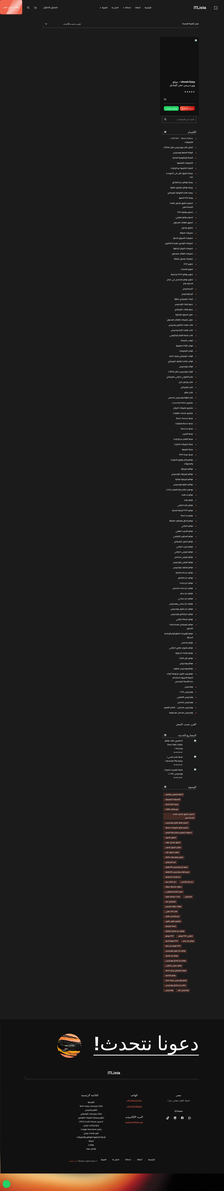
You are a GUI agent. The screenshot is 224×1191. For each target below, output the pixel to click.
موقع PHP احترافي (185, 936)
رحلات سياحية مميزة (173, 896)
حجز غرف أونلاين (187, 882)
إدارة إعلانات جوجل (91, 1125)
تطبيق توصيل (171, 837)
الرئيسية (148, 7)
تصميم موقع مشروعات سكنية (177, 827)
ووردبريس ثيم (183, 990)
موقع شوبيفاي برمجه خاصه (176, 970)
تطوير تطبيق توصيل (173, 847)
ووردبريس (169, 990)
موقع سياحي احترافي (173, 965)
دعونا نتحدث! (146, 1043)
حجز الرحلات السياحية (173, 877)
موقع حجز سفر (188, 941)
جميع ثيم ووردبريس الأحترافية (177, 867)
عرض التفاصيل (187, 108)
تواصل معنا (91, 1149)
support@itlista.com (134, 1122)
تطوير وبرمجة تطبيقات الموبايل (91, 1118)
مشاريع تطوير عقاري (173, 921)
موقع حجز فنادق (172, 956)
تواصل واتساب (171, 108)
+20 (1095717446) (134, 1100)
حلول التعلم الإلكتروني (174, 891)
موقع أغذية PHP (172, 941)
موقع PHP (170, 936)
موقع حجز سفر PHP (173, 946)
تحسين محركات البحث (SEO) (91, 1121)
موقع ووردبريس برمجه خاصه (176, 980)
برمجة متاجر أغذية (172, 804)
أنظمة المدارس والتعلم (174, 794)
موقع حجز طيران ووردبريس (176, 951)
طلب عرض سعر (11, 7)
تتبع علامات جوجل (91, 1133)
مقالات (91, 1145)
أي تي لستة (73, 1161)
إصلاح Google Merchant (91, 1129)
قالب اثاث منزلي (171, 911)
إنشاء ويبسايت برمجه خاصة (91, 1106)
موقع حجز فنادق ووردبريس (176, 960)
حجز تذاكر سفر (171, 882)
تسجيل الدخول (50, 7)
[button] (6, 1184)
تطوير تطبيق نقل (172, 852)
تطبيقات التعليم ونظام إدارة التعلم (179, 832)
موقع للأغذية (171, 975)
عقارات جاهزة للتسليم (173, 906)
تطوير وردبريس (91, 1110)
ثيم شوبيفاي (171, 862)
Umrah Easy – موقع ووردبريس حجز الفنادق (182, 83)
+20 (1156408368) (134, 1106)
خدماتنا (128, 7)
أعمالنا (137, 7)
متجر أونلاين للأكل (172, 916)
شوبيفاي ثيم (171, 901)
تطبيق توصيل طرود (173, 842)
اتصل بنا (115, 7)
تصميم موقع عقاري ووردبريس (177, 822)
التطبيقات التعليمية (173, 799)
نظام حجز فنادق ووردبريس (176, 985)
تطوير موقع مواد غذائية (174, 857)
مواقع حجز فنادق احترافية (175, 931)
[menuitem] (103, 8)
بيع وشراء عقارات (172, 809)
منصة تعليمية (171, 926)
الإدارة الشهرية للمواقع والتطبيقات (91, 1137)
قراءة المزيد (166, 99)
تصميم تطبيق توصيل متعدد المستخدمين (183, 816)
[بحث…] (165, 119)
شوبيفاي (188, 896)
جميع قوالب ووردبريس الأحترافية (177, 872)
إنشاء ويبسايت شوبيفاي (91, 1114)
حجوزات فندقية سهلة (174, 887)
